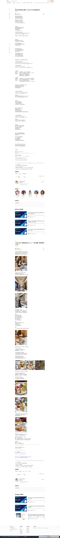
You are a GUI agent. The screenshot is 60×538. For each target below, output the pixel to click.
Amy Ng (18, 13)
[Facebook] (9, 53)
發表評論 (17, 202)
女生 (40, 2)
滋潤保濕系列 (24, 173)
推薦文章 (25, 2)
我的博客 (28, 532)
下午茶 (23, 471)
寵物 (48, 2)
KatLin (36, 195)
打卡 (19, 167)
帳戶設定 (28, 529)
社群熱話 (14, 2)
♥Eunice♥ (17, 195)
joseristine (20, 173)
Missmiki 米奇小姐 (42, 195)
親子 (44, 2)
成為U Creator (19, 2)
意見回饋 (21, 532)
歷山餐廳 (20, 471)
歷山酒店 (16, 471)
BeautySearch (24, 195)
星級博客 (28, 2)
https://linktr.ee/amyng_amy (20, 452)
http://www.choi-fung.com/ (23, 152)
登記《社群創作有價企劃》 (23, 165)
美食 (36, 2)
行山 (49, 2)
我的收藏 (28, 530)
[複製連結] (9, 59)
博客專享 (31, 2)
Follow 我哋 (30, 169)
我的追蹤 (28, 531)
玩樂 (42, 2)
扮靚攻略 (29, 167)
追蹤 (43, 14)
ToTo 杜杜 (30, 195)
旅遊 (38, 2)
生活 (46, 2)
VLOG (34, 2)
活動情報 (32, 167)
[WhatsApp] (9, 55)
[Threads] (9, 57)
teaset (26, 471)
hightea (30, 471)
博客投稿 (21, 533)
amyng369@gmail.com (21, 156)
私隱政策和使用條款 (21, 536)
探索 (22, 2)
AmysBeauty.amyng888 (24, 457)
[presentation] (15, 193)
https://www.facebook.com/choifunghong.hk (27, 153)
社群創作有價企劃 (9, 2)
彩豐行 (16, 173)
